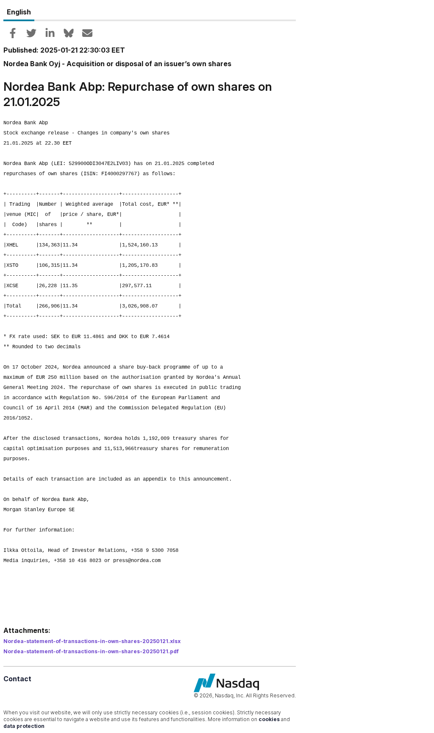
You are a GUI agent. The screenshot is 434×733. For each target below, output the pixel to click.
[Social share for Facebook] (13, 33)
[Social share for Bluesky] (69, 33)
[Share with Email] (87, 33)
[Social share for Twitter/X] (31, 33)
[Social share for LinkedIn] (50, 33)
